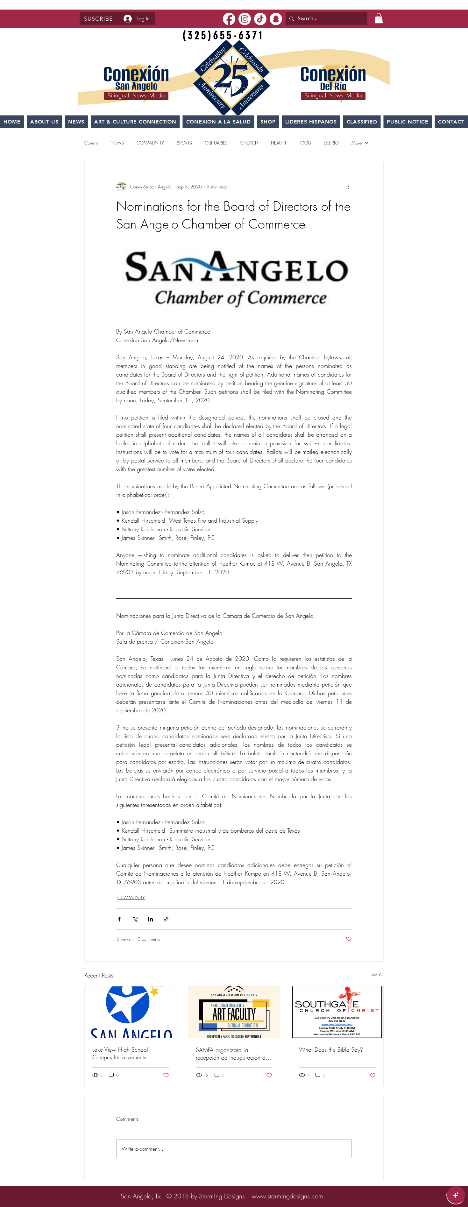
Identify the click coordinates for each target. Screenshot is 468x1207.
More (356, 143)
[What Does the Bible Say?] (337, 1012)
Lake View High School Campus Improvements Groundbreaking (120, 1053)
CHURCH (249, 143)
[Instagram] (244, 19)
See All (377, 974)
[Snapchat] (276, 19)
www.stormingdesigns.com (287, 1196)
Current (91, 143)
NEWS (117, 143)
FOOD (305, 143)
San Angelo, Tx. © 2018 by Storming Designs (183, 1196)
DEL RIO (331, 143)
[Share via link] (166, 919)
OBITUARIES (216, 143)
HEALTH (278, 143)
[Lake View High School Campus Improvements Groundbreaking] (131, 1012)
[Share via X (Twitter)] (135, 919)
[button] (98, 18)
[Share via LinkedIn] (150, 919)
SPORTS (184, 143)
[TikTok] (260, 19)
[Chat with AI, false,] (456, 1195)
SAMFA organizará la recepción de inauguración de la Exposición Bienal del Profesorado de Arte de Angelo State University (233, 1053)
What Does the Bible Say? (331, 1049)
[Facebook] (229, 19)
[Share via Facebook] (119, 919)
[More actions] (348, 186)
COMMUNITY (150, 143)
